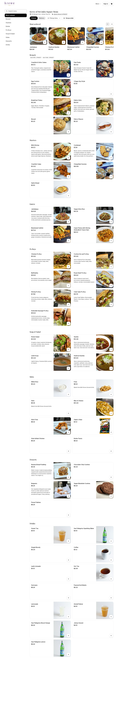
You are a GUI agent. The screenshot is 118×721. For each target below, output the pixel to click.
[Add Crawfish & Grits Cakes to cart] (68, 75)
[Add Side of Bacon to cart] (111, 131)
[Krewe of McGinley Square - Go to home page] (10, 3)
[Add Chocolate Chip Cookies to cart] (111, 477)
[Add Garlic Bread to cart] (68, 195)
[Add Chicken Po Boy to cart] (68, 266)
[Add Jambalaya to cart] (44, 42)
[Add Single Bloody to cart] (68, 560)
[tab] (34, 18)
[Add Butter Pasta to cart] (111, 451)
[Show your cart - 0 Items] (112, 4)
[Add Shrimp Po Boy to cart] (68, 304)
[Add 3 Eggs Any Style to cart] (111, 94)
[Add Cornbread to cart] (111, 157)
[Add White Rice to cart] (68, 394)
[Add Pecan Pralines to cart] (68, 515)
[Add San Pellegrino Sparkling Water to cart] (111, 541)
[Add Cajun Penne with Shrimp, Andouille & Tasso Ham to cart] (111, 240)
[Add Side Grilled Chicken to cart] (68, 451)
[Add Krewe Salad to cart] (68, 349)
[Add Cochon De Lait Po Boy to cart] (111, 266)
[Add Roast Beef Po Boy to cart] (111, 285)
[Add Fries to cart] (111, 394)
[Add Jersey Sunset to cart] (111, 635)
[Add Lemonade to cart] (68, 616)
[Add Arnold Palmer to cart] (111, 616)
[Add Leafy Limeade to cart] (68, 578)
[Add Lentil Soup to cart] (68, 368)
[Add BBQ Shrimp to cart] (68, 157)
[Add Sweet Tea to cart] (68, 541)
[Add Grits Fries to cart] (68, 432)
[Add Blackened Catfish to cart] (82, 42)
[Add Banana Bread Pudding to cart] (68, 477)
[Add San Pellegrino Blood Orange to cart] (68, 635)
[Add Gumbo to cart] (111, 349)
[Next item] (112, 24)
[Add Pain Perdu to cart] (111, 75)
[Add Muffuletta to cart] (68, 285)
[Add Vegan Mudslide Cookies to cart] (111, 496)
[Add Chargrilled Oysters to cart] (101, 42)
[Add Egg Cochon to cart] (68, 94)
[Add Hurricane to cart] (68, 597)
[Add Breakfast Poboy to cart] (68, 112)
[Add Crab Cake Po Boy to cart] (111, 304)
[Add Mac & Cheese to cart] (111, 413)
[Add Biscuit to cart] (68, 131)
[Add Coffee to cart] (111, 560)
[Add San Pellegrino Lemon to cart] (68, 654)
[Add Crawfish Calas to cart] (68, 176)
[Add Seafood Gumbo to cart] (63, 42)
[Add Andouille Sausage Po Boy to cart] (68, 323)
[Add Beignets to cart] (68, 496)
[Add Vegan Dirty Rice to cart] (111, 221)
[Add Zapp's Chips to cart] (111, 432)
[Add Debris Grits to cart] (111, 112)
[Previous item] (107, 24)
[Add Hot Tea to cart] (111, 578)
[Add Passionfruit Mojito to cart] (111, 597)
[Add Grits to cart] (68, 413)
